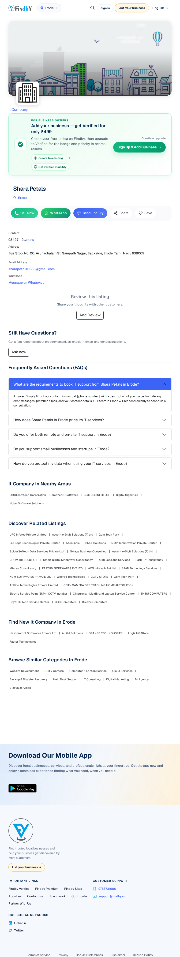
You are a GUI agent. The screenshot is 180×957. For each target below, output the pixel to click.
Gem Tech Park (109, 534)
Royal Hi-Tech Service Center (29, 602)
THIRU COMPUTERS (154, 594)
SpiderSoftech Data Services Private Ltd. (37, 551)
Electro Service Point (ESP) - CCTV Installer (38, 594)
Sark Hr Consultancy (149, 560)
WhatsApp (58, 213)
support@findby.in (111, 896)
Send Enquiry (93, 213)
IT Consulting (92, 679)
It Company (18, 109)
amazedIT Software (65, 495)
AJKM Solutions (72, 633)
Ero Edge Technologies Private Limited (35, 543)
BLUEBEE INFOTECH (97, 495)
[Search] (92, 8)
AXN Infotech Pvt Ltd (102, 568)
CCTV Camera (54, 671)
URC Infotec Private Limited (28, 534)
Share (124, 213)
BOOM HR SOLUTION (24, 560)
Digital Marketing (117, 679)
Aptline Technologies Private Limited (34, 585)
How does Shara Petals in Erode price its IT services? (58, 419)
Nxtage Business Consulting (88, 551)
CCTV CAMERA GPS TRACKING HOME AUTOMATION (99, 585)
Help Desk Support (65, 679)
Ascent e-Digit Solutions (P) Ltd (72, 534)
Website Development (24, 671)
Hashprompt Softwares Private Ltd (33, 633)
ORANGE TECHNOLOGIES (106, 633)
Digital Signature (127, 495)
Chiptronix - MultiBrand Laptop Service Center (104, 594)
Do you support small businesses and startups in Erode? (61, 449)
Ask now (18, 352)
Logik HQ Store (138, 633)
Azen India (73, 543)
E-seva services (20, 688)
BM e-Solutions (95, 543)
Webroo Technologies (71, 577)
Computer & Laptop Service (88, 671)
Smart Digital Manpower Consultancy (68, 560)
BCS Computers (65, 602)
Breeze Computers (94, 602)
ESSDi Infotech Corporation (28, 495)
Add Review (90, 315)
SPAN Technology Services (140, 568)
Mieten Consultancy (23, 568)
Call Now (27, 213)
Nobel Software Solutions (27, 503)
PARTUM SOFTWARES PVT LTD (62, 568)
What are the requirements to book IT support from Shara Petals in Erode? (76, 384)
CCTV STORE (99, 577)
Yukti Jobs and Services (114, 560)
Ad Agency (142, 679)
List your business (132, 8)
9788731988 (107, 889)
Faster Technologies (23, 642)
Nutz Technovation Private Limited (134, 543)
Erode (22, 198)
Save (148, 213)
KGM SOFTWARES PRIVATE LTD (30, 577)
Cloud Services (122, 671)
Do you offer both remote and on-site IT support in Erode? (62, 434)
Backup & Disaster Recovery (29, 679)
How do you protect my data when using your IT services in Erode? (70, 463)
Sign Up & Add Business (137, 147)
